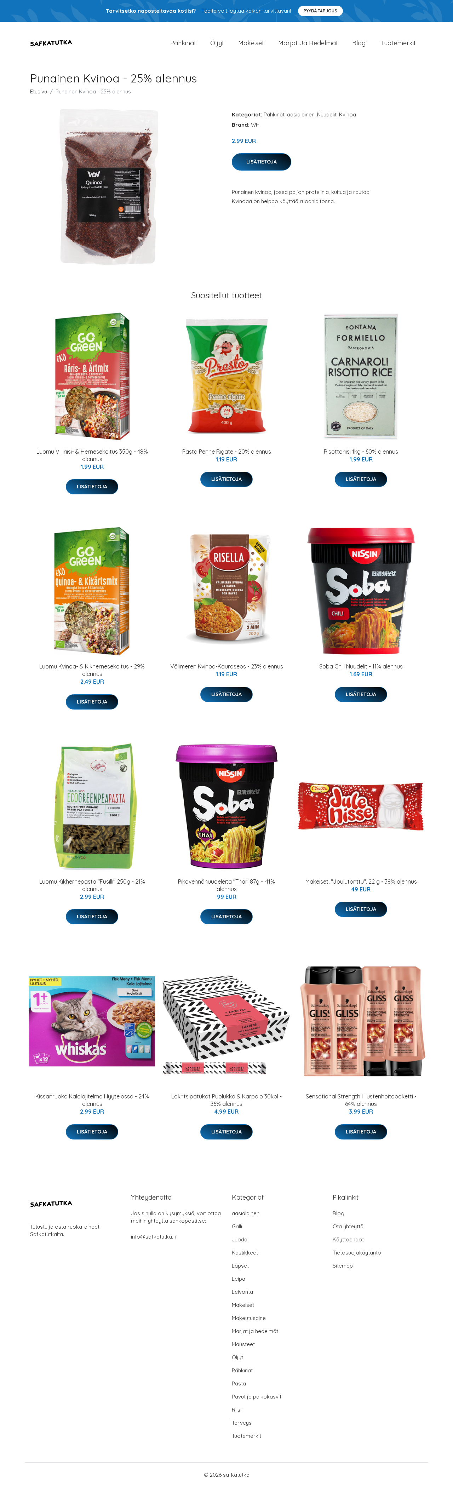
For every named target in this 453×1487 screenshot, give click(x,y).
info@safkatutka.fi (153, 1236)
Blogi (359, 43)
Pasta (239, 1383)
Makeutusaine (249, 1318)
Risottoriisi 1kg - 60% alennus (361, 451)
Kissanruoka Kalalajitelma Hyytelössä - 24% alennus (92, 1100)
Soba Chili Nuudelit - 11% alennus (361, 666)
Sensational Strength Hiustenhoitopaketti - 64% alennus (361, 1100)
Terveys (242, 1422)
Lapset (240, 1265)
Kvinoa (347, 114)
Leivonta (242, 1291)
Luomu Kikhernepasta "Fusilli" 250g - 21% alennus (92, 885)
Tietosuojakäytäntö (357, 1252)
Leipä (238, 1278)
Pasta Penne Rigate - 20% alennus (226, 451)
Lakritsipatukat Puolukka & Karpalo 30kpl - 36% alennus (226, 1100)
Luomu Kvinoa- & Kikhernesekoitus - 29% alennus (92, 670)
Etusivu (38, 91)
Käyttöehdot (348, 1239)
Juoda (239, 1239)
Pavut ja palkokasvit (256, 1396)
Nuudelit (327, 114)
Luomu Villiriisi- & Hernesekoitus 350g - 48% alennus (92, 455)
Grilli (237, 1226)
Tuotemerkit (398, 43)
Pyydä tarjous (320, 10)
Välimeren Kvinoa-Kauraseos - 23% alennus (226, 666)
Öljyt (217, 43)
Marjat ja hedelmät (308, 43)
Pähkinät (183, 43)
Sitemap (343, 1265)
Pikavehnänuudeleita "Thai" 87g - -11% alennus (226, 885)
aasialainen (301, 114)
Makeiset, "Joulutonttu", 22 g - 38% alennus (361, 881)
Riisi (236, 1409)
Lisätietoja (261, 162)
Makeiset (251, 43)
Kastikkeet (245, 1252)
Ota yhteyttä (348, 1226)
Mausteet (243, 1344)
